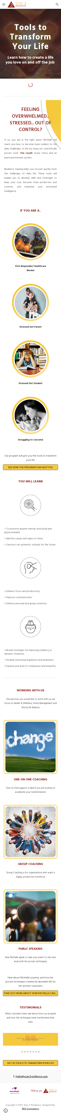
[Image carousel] (30, 1043)
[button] (4, 4)
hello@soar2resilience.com (32, 1076)
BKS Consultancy (30, 1108)
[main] (30, 43)
